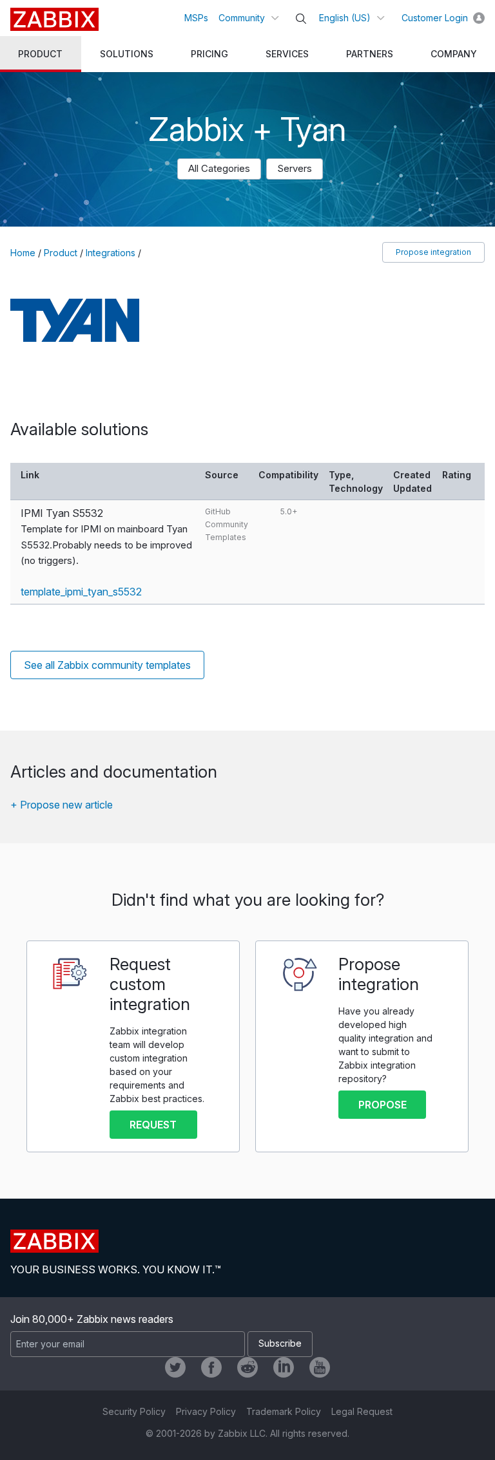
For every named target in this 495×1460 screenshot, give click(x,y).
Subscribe (280, 1343)
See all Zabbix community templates (107, 665)
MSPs (196, 17)
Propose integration (433, 252)
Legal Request (362, 1411)
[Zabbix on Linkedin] (283, 1367)
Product (60, 252)
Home (22, 252)
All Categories (219, 168)
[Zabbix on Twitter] (175, 1367)
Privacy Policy (206, 1411)
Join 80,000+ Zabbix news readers (91, 1319)
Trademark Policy (283, 1411)
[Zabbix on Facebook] (211, 1367)
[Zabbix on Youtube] (319, 1367)
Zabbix (54, 19)
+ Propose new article (61, 804)
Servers (294, 168)
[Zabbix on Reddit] (247, 1367)
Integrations (110, 252)
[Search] (301, 19)
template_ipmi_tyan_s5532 (81, 591)
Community (241, 17)
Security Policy (134, 1411)
